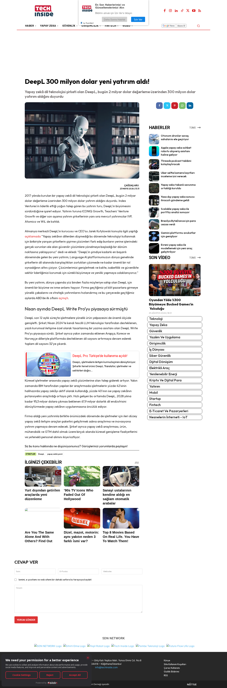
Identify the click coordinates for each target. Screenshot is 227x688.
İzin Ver (138, 19)
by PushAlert (88, 23)
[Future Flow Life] (180, 646)
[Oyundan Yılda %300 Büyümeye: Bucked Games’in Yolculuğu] (175, 280)
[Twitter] (188, 10)
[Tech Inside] (122, 646)
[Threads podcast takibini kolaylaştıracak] (154, 164)
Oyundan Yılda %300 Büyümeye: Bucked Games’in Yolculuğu (171, 304)
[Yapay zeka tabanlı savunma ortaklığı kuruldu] (154, 188)
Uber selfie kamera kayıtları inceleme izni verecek (178, 174)
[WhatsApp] (182, 105)
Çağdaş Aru (131, 185)
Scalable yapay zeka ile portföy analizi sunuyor (175, 210)
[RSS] (199, 10)
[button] (198, 26)
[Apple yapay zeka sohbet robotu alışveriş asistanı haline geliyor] (154, 151)
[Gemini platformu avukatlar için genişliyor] (154, 236)
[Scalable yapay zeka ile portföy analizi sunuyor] (154, 212)
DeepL (41, 454)
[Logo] (48, 11)
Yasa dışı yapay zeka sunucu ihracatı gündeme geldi (178, 198)
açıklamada (33, 236)
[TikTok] (182, 10)
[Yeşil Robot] (98, 646)
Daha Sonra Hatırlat (114, 19)
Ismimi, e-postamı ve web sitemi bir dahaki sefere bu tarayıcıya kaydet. (55, 579)
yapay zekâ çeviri (55, 454)
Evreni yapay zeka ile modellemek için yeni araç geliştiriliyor (176, 248)
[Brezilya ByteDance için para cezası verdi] (154, 224)
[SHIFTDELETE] (48, 646)
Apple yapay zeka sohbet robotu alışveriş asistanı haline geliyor (176, 151)
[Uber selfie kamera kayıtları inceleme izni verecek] (154, 176)
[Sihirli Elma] (74, 646)
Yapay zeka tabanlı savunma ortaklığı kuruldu (178, 186)
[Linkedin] (176, 10)
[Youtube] (193, 10)
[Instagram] (170, 10)
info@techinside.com (106, 667)
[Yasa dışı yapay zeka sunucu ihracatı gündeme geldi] (154, 200)
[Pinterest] (174, 105)
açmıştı (63, 298)
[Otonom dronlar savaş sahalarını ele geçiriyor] (154, 139)
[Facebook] (164, 10)
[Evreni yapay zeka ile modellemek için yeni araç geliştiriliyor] (154, 248)
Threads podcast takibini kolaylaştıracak (176, 162)
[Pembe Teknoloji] (150, 646)
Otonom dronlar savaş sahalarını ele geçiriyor (175, 137)
